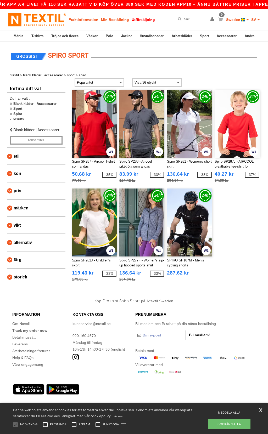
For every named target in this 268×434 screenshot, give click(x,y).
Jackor (126, 36)
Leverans (20, 344)
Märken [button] (21, 208)
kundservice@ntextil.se (91, 324)
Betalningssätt (24, 337)
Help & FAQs (23, 358)
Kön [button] (17, 173)
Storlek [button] (20, 277)
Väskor (92, 36)
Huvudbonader (152, 36)
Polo (109, 36)
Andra (249, 36)
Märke (18, 36)
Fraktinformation (83, 20)
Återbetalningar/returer (31, 351)
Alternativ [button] (23, 242)
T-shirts (37, 36)
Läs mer (118, 416)
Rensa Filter (36, 140)
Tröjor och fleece (65, 36)
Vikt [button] (17, 225)
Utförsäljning (143, 20)
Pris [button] (17, 191)
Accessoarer (227, 36)
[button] (213, 20)
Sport (204, 36)
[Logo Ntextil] (37, 19)
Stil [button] (16, 156)
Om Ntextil (21, 324)
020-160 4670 (84, 336)
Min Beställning (115, 20)
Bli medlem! (199, 335)
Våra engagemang (27, 364)
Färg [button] (17, 260)
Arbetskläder (182, 36)
